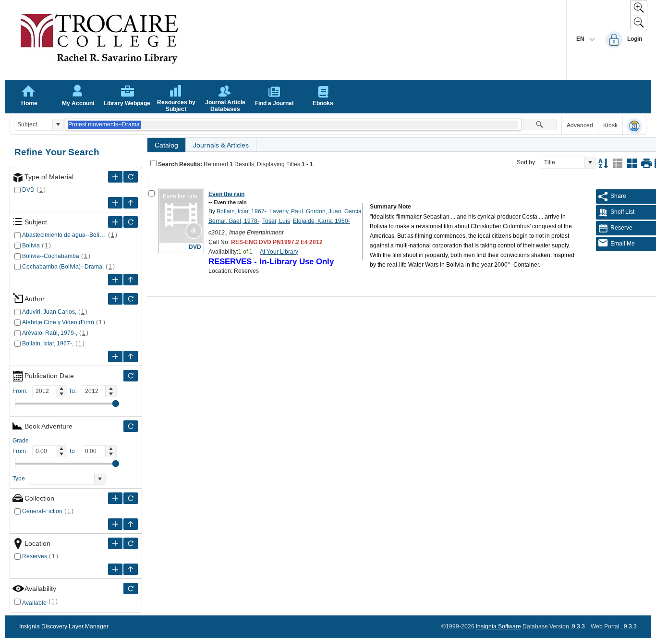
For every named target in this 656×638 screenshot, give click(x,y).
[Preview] (646, 163)
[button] (57, 124)
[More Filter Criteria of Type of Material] (115, 177)
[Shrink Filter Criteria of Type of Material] (130, 203)
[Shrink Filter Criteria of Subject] (130, 279)
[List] (617, 163)
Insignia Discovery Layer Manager (64, 626)
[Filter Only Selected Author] (130, 299)
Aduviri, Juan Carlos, (49, 311)
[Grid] (632, 163)
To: (72, 391)
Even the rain (226, 194)
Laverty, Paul (286, 211)
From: (19, 391)
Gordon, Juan (323, 211)
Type (18, 478)
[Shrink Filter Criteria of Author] (130, 356)
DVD (28, 189)
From (19, 451)
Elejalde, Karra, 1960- (321, 221)
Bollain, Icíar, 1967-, (47, 343)
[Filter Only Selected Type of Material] (130, 177)
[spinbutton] (44, 391)
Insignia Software (498, 626)
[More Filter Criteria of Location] (115, 543)
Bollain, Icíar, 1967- (241, 211)
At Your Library (279, 251)
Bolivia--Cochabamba (50, 256)
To (72, 451)
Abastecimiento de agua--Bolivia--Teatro (64, 235)
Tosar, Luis (276, 221)
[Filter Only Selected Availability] (130, 588)
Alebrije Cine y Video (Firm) (58, 322)
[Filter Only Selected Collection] (130, 498)
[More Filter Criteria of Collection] (115, 498)
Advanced (580, 125)
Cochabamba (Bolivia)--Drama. (63, 266)
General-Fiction (42, 511)
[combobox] (33, 124)
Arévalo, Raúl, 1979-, (49, 333)
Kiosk (610, 125)
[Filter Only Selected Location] (130, 543)
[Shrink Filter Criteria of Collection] (130, 524)
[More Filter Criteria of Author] (115, 299)
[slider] (115, 403)
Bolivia (31, 245)
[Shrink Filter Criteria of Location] (130, 569)
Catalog (166, 145)
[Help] (634, 125)
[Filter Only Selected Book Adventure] (130, 426)
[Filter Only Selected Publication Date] (130, 375)
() (41, 189)
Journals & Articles (221, 145)
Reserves (34, 556)
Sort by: (526, 162)
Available (34, 603)
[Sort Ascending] (603, 163)
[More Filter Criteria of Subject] (115, 222)
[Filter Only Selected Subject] (130, 222)
